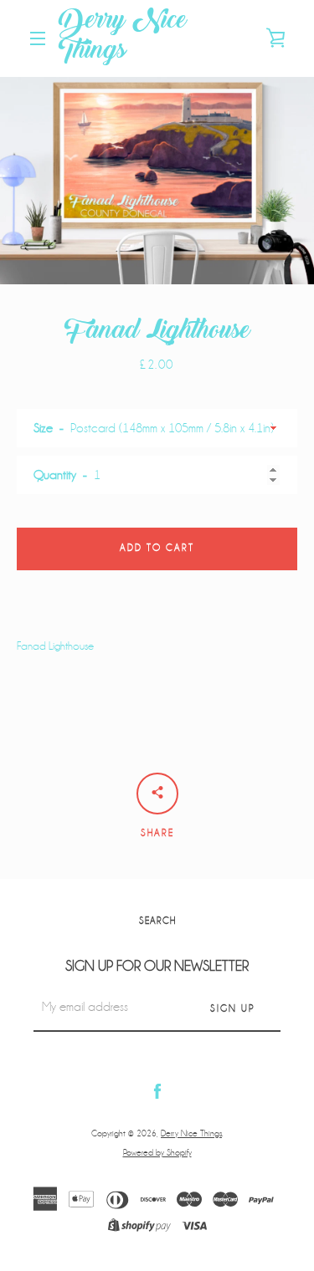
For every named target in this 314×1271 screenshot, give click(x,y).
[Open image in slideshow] (157, 180)
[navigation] (38, 38)
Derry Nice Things (123, 38)
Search (157, 921)
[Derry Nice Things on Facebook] (157, 1091)
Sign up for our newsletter (157, 966)
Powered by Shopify (157, 1152)
